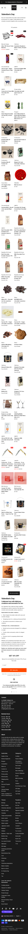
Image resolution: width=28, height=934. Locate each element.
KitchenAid (17, 836)
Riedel (15, 412)
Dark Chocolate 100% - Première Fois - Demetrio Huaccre (7, 231)
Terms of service (19, 928)
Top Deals (17, 793)
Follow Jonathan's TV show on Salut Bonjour (6, 794)
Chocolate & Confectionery (18, 762)
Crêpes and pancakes (6, 815)
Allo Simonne (4, 486)
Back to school (5, 868)
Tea (2, 876)
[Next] (26, 2)
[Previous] (1, 2)
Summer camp (4, 810)
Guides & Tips (4, 756)
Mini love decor (18, 184)
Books (16, 775)
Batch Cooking (4, 805)
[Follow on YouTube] (13, 909)
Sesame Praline (18, 344)
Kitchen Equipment (5, 758)
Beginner (3, 828)
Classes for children (6, 887)
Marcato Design (5, 44)
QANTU (16, 66)
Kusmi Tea (17, 838)
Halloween (3, 843)
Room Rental (4, 904)
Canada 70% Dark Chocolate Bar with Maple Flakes (6, 490)
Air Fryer (17, 805)
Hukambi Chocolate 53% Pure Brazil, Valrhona (19, 369)
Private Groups (4, 893)
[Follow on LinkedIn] (21, 909)
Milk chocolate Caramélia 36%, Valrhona (18, 583)
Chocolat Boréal (5, 66)
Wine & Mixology (19, 770)
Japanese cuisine (5, 825)
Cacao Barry (4, 183)
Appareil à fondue (19, 808)
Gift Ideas (17, 788)
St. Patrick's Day (5, 871)
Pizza (16, 781)
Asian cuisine (4, 818)
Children (17, 783)
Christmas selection (6, 808)
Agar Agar (17, 802)
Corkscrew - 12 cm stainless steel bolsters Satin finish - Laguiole (7, 464)
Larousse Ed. (4, 557)
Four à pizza (18, 831)
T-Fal (16, 843)
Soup (2, 873)
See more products (14, 593)
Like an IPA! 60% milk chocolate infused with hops (7, 440)
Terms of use (4, 771)
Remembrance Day (5, 853)
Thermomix (18, 841)
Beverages (17, 768)
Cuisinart (17, 825)
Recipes (3, 761)
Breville (17, 820)
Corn (2, 855)
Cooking (17, 756)
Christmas (3, 858)
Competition (4, 764)
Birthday (3, 802)
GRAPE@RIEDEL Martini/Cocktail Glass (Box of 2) (19, 415)
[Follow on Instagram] (6, 909)
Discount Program (5, 784)
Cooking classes (5, 885)
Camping (3, 813)
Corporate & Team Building (5, 896)
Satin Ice (3, 510)
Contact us (4, 769)
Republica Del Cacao (19, 228)
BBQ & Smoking (19, 778)
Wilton (2, 112)
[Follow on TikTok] (17, 909)
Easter (2, 860)
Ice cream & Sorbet (6, 841)
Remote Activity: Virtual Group (6, 900)
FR (22, 7)
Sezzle (3, 787)
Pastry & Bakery (19, 758)
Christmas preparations (7, 863)
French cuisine (4, 820)
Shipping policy (4, 779)
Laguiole (3, 460)
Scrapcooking (17, 89)
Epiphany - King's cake (6, 833)
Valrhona (16, 44)
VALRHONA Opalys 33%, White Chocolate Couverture (7, 536)
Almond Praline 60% (6, 367)
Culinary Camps (5, 890)
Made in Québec (5, 866)
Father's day (4, 838)
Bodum (17, 818)
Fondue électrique (19, 833)
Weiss (2, 297)
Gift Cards (17, 791)
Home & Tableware (19, 773)
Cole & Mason (18, 823)
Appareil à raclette (19, 810)
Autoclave (17, 813)
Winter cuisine (4, 823)
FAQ (2, 781)
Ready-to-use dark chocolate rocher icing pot (7, 415)
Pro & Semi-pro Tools (20, 786)
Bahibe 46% (4, 391)
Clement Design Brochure (5, 790)
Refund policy (4, 776)
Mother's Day (4, 836)
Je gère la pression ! (19, 559)
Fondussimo (4, 137)
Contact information (13, 929)
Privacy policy (4, 774)
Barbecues (17, 815)
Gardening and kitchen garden (6, 849)
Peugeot (16, 112)
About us (3, 766)
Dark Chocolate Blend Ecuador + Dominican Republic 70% (19, 231)
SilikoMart (16, 183)
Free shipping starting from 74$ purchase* (14, 2)
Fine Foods (18, 765)
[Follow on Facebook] (2, 909)
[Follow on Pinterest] (10, 909)
